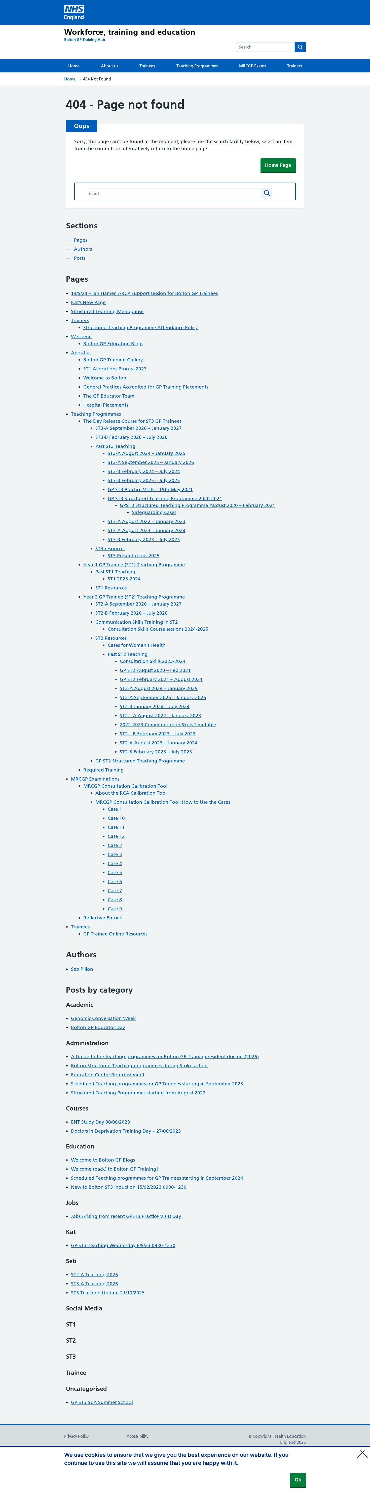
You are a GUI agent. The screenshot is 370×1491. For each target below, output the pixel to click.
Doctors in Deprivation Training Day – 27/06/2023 (126, 1131)
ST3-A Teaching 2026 (94, 1284)
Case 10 (116, 818)
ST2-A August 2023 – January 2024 (159, 743)
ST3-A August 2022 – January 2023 (147, 521)
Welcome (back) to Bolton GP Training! (114, 1169)
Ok (298, 1480)
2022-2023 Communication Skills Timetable (168, 725)
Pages (80, 240)
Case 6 (115, 881)
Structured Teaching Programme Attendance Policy (140, 327)
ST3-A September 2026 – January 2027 (138, 428)
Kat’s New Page (88, 302)
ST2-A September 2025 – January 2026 (163, 697)
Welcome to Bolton (104, 378)
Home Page (278, 165)
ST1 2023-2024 (124, 579)
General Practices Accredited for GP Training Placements (145, 387)
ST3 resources (110, 548)
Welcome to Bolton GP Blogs (103, 1160)
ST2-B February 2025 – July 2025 (156, 752)
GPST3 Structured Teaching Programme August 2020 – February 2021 (197, 505)
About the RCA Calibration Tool (131, 793)
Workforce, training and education (129, 32)
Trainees (147, 65)
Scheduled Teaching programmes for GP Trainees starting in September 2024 (157, 1178)
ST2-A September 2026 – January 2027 (138, 604)
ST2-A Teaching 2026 (94, 1274)
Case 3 (115, 854)
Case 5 (115, 872)
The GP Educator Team (108, 396)
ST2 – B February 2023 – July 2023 (158, 734)
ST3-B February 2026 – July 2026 (131, 437)
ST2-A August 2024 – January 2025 (159, 688)
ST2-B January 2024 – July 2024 (155, 706)
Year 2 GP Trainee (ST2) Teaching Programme (134, 597)
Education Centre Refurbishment (107, 1075)
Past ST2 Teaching (128, 654)
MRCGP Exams (252, 65)
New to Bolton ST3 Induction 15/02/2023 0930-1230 (129, 1187)
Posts (79, 258)
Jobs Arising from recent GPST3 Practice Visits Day (126, 1216)
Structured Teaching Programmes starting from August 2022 (138, 1093)
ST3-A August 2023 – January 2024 (147, 530)
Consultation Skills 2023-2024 (153, 661)
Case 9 (115, 909)
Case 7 (115, 890)
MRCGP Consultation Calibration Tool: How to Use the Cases (162, 802)
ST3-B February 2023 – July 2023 (144, 539)
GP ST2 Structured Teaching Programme (140, 761)
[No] (363, 1450)
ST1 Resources (111, 588)
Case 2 (115, 845)
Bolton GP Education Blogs (113, 344)
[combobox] (265, 47)
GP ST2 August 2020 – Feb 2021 (155, 670)
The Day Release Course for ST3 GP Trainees (132, 421)
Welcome (81, 336)
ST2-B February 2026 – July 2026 (131, 613)
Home (74, 65)
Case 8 (115, 900)
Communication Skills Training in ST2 (136, 622)
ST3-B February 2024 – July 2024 (144, 471)
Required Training (103, 770)
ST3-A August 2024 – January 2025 (147, 453)
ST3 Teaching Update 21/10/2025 (108, 1293)
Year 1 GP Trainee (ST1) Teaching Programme (134, 565)
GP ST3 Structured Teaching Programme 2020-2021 (165, 498)
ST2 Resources (111, 638)
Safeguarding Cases (154, 512)
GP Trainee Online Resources (115, 934)
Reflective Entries (102, 918)
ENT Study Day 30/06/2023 (100, 1122)
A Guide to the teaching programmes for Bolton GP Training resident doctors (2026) (165, 1056)
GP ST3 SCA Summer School (102, 1402)
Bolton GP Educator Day (98, 1027)
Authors (83, 249)
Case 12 (116, 836)
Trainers (294, 65)
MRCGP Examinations (95, 779)
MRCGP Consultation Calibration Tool (125, 786)
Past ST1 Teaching (115, 572)
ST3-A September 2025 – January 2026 (151, 462)
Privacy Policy (76, 1436)
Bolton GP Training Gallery (113, 360)
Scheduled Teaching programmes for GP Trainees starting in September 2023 (157, 1084)
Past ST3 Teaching (115, 446)
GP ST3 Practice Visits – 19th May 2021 (150, 489)
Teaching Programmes (197, 65)
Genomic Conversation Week (103, 1018)
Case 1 (115, 809)
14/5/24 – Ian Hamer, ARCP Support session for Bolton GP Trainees (144, 293)
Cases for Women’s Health (137, 645)
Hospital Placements (105, 405)
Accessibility (138, 1436)
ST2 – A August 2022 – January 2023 (160, 715)
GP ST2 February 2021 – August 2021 (161, 679)
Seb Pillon (82, 969)
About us (109, 65)
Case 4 (115, 863)
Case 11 (116, 827)
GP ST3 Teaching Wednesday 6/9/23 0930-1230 (123, 1245)
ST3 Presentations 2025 (134, 556)
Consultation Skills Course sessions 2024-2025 (158, 629)
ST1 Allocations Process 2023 (115, 369)
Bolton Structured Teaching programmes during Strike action (139, 1066)
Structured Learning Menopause (107, 311)
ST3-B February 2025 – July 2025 (144, 480)
